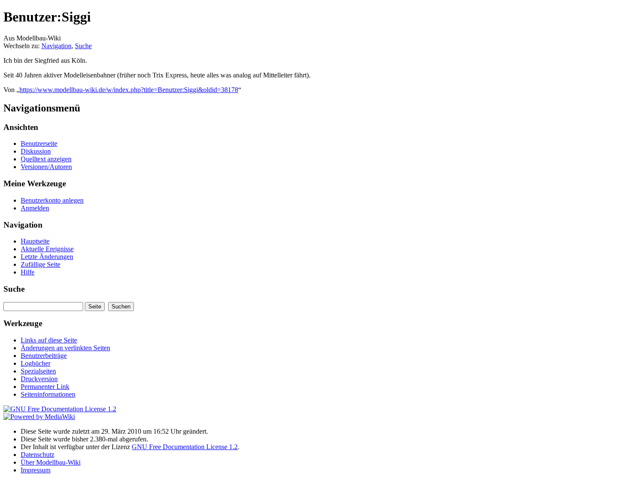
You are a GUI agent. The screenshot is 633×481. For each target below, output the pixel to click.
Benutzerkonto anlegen (52, 200)
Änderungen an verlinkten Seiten (65, 348)
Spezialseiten (38, 371)
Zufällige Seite (40, 264)
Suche (83, 45)
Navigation (56, 45)
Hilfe (27, 272)
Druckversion (39, 378)
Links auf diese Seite (49, 340)
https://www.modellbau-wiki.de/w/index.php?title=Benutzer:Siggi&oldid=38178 (128, 89)
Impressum (35, 470)
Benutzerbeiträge (44, 355)
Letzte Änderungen (47, 256)
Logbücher (35, 363)
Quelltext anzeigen (46, 159)
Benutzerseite (39, 143)
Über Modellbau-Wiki (51, 462)
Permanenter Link (45, 386)
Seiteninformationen (48, 394)
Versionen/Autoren (46, 166)
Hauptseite (35, 241)
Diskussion (36, 151)
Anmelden (35, 208)
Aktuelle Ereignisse (47, 249)
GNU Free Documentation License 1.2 (185, 446)
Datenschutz (37, 454)
